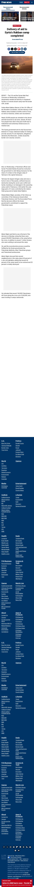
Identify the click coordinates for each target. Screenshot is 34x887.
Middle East (17, 25)
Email (25, 49)
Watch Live (20, 583)
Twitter (12, 49)
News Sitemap (24, 860)
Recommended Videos (8, 8)
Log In (21, 2)
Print (22, 49)
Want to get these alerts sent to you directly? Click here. (17, 885)
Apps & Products (19, 614)
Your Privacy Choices (16, 857)
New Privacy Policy (20, 855)
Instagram (10, 847)
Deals (18, 536)
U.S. (3, 441)
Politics (18, 441)
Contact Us (25, 859)
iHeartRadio (18, 850)
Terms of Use (11, 855)
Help (20, 859)
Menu (32, 2)
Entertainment (21, 483)
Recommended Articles (24, 8)
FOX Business (6, 561)
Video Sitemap (11, 862)
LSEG (17, 878)
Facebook (9, 49)
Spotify (15, 850)
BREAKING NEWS (7, 880)
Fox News (6, 2)
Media (3, 483)
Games (4, 583)
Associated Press (17, 39)
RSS (26, 847)
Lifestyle (19, 495)
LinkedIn (20, 847)
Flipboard (18, 49)
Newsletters (30, 847)
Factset (26, 872)
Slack (23, 847)
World (3, 461)
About (3, 613)
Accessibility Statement (14, 860)
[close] (31, 881)
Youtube (13, 847)
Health (3, 536)
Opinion (18, 461)
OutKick (4, 495)
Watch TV (26, 2)
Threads (15, 49)
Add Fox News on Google (18, 52)
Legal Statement (17, 876)
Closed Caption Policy (13, 859)
